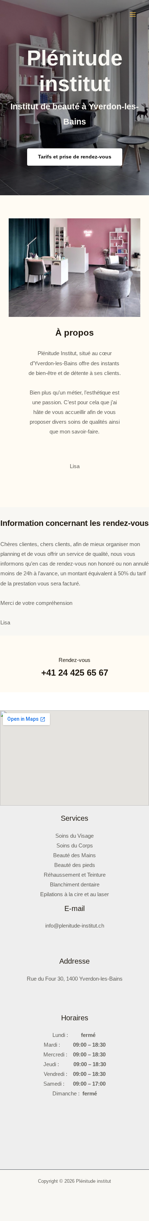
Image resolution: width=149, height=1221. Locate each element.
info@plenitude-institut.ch (74, 926)
